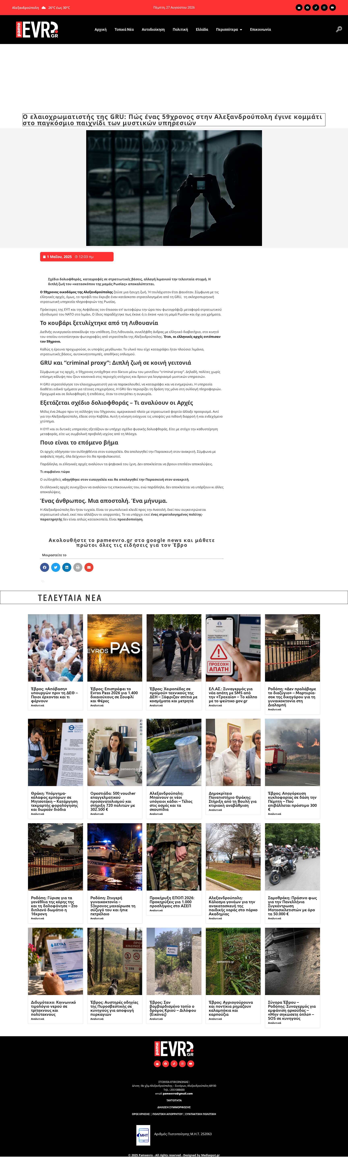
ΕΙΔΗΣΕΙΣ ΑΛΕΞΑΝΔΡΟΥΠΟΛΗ (131, 578)
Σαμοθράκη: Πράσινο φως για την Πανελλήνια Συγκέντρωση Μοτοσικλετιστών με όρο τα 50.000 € (292, 905)
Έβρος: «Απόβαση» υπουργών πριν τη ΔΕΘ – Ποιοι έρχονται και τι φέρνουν (54, 694)
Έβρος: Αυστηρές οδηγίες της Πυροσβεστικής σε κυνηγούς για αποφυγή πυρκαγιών (114, 1008)
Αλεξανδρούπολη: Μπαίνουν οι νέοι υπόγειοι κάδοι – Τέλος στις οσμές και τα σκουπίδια (171, 801)
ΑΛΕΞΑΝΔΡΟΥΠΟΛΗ (72, 578)
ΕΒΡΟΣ (97, 578)
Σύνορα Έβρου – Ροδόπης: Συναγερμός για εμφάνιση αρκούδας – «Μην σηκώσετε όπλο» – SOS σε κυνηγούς (292, 1010)
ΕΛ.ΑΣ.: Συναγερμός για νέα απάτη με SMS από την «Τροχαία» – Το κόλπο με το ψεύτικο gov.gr (233, 694)
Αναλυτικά (37, 705)
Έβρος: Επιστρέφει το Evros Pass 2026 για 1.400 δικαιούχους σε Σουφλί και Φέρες (114, 694)
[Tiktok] (315, 7)
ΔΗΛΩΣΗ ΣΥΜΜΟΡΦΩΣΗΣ (174, 1107)
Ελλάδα (202, 29)
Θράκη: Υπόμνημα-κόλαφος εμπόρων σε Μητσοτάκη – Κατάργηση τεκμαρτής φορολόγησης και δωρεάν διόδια (54, 801)
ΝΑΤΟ (77, 584)
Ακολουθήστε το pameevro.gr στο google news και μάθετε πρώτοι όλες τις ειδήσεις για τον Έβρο (132, 542)
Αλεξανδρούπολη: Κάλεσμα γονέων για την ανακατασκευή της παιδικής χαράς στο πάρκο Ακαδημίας (233, 905)
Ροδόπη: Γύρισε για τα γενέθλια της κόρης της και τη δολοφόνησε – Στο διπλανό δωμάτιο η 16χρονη (54, 905)
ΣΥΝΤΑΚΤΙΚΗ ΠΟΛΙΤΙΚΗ (200, 1114)
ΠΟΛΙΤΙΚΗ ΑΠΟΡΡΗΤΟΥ (167, 1114)
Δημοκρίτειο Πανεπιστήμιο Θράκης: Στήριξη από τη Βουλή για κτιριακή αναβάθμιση (233, 799)
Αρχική (101, 29)
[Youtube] (332, 7)
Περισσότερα (227, 29)
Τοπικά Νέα (124, 29)
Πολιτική (180, 29)
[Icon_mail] (299, 7)
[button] (339, 30)
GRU (49, 578)
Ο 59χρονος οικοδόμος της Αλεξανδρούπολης (76, 292)
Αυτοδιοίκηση (153, 29)
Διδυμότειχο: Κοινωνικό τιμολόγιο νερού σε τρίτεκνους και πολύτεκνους (53, 1008)
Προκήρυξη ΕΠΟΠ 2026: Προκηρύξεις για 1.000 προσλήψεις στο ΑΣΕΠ (172, 901)
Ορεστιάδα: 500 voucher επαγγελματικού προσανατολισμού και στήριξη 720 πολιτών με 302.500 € (113, 801)
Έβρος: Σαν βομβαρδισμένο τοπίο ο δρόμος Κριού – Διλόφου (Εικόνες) (173, 1008)
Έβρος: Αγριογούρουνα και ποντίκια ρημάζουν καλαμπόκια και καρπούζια (231, 1008)
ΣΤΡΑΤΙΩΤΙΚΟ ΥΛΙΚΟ (147, 584)
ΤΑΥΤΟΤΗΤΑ (174, 1100)
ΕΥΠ (193, 578)
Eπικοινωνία (260, 29)
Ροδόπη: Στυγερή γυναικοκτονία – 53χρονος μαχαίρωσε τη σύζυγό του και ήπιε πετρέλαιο (113, 905)
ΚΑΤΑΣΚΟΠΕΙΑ (57, 584)
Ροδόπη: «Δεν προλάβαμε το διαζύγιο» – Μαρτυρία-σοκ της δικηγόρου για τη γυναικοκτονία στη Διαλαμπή (292, 696)
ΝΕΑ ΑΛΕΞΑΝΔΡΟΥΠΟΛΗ (105, 584)
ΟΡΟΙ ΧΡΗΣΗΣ (141, 1114)
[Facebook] (307, 7)
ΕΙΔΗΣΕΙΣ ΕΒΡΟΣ (174, 578)
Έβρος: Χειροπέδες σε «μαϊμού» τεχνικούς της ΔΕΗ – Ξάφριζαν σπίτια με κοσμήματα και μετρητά (173, 694)
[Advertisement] (174, 74)
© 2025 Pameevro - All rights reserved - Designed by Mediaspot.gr (174, 1155)
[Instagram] (324, 7)
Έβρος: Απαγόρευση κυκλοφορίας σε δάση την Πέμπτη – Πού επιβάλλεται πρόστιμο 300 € (292, 801)
